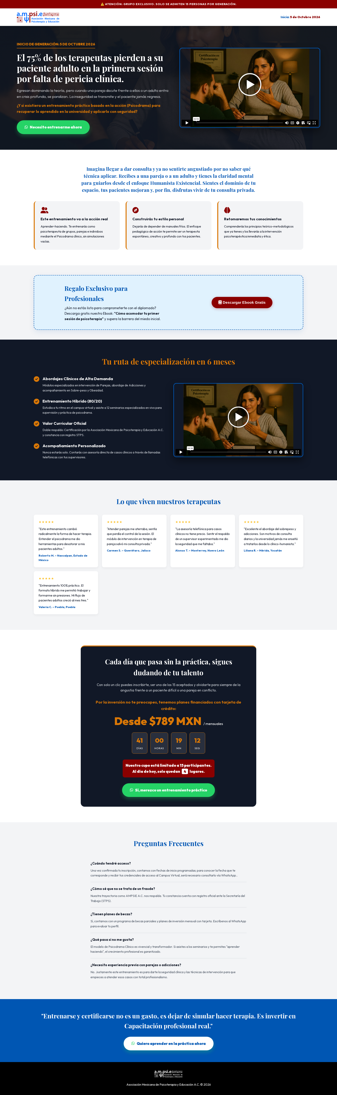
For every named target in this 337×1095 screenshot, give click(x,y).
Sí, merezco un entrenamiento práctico (171, 790)
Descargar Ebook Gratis (244, 302)
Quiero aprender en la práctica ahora (171, 1043)
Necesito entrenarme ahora (56, 127)
